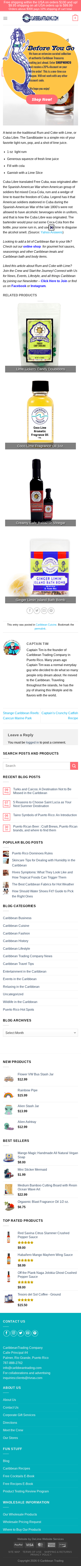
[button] (51, 227)
